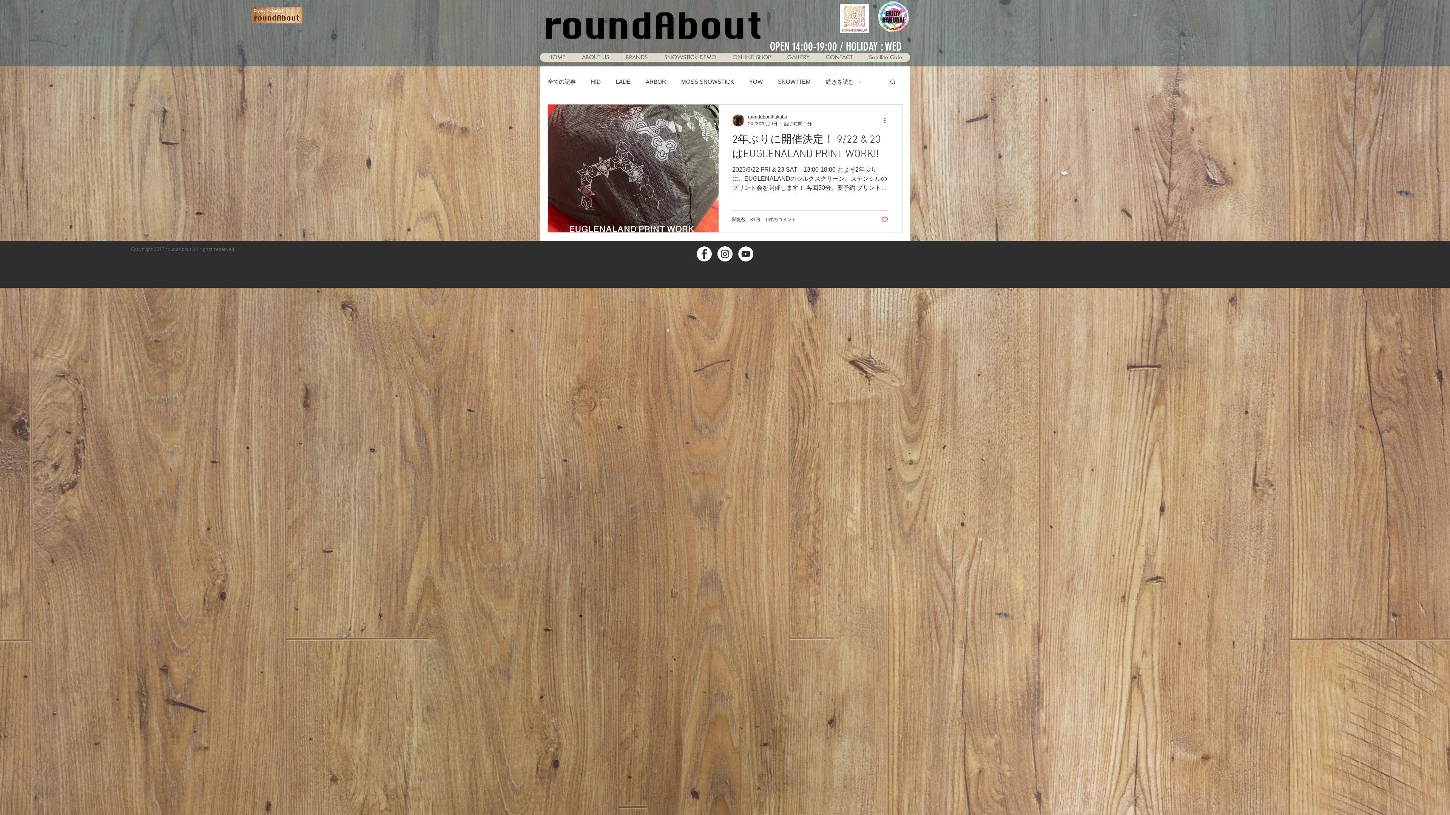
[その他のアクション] (887, 120)
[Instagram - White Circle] (725, 253)
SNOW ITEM (794, 81)
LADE (623, 81)
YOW (756, 81)
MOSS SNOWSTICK (707, 81)
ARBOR (656, 81)
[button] (798, 57)
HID (596, 81)
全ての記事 (562, 81)
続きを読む (840, 81)
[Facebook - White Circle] (704, 253)
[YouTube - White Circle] (745, 253)
